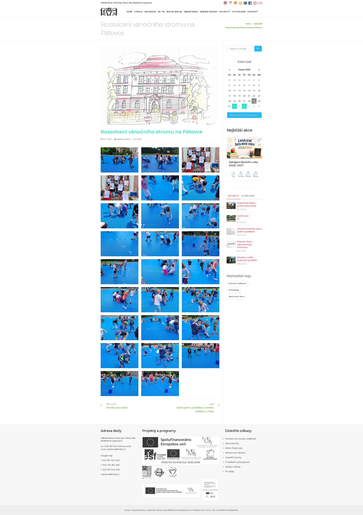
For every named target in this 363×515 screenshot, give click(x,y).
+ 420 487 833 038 (110, 469)
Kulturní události (238, 283)
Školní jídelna (174, 12)
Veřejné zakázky (209, 12)
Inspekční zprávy (233, 457)
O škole (138, 12)
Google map (107, 455)
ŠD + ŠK (161, 12)
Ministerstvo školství (235, 452)
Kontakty (253, 12)
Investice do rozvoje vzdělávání (240, 438)
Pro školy (229, 471)
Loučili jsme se (243, 217)
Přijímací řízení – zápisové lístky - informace (245, 244)
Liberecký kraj (232, 443)
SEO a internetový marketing (225, 510)
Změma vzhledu (232, 466)
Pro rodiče (150, 12)
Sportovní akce (236, 296)
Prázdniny (234, 290)
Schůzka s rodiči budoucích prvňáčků (247, 259)
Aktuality (224, 12)
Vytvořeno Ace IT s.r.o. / (201, 510)
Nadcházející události (244, 115)
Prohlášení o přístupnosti (237, 462)
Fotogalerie (239, 12)
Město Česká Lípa (233, 448)
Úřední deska (191, 12)
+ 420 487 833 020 (110, 460)
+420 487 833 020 (113, 446)
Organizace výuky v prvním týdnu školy (246, 204)
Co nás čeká (247, 195)
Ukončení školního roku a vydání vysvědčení (249, 230)
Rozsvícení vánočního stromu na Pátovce (244, 27)
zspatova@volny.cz (116, 449)
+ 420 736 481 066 (110, 464)
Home (129, 12)
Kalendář (258, 23)
